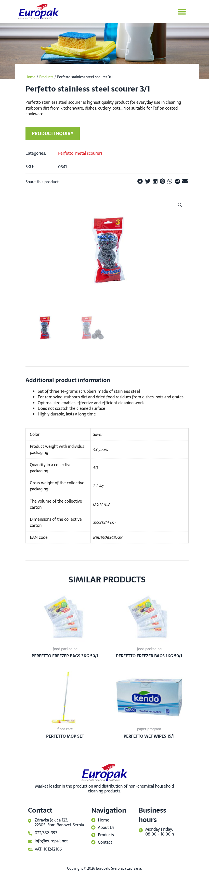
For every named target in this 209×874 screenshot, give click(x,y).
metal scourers (88, 153)
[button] (182, 11)
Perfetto (65, 153)
